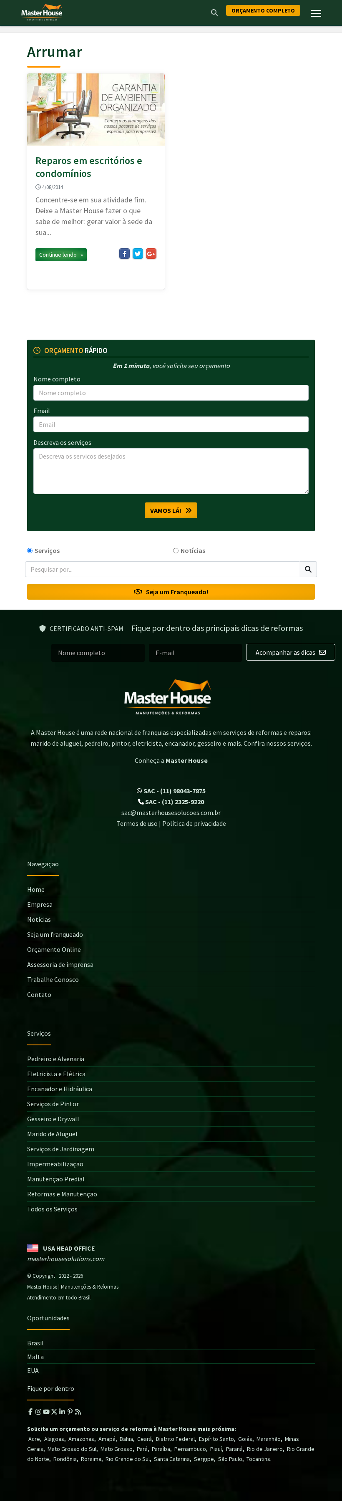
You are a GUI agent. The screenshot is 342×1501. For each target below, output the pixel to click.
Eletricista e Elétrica (56, 1074)
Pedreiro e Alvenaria (55, 1058)
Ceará (144, 1439)
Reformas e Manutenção (62, 1194)
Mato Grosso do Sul (72, 1449)
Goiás (245, 1439)
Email (41, 410)
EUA (33, 1370)
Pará (142, 1449)
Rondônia (65, 1459)
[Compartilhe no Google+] (151, 253)
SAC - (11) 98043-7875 (174, 791)
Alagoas (54, 1439)
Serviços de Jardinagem (60, 1149)
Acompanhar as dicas (286, 652)
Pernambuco (190, 1449)
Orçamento (263, 10)
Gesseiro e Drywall (53, 1119)
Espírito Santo (216, 1439)
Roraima (91, 1459)
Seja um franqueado (55, 934)
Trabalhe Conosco (53, 979)
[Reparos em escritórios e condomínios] (96, 109)
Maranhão (268, 1439)
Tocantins (258, 1459)
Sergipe (204, 1459)
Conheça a (171, 760)
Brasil (35, 1343)
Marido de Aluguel (52, 1134)
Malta (35, 1356)
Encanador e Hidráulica (59, 1089)
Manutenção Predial (56, 1179)
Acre (34, 1439)
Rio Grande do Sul (128, 1459)
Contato (39, 994)
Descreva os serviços (62, 442)
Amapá (107, 1439)
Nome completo (56, 379)
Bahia (126, 1439)
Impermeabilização (55, 1164)
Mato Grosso (117, 1449)
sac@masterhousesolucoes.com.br (171, 812)
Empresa (40, 904)
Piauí (216, 1449)
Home (36, 889)
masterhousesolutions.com (65, 1258)
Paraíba (161, 1449)
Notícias (193, 550)
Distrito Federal (175, 1439)
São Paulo (230, 1459)
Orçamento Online (54, 949)
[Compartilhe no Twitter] (138, 253)
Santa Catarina (172, 1459)
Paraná (234, 1449)
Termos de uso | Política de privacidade (171, 823)
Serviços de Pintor (53, 1104)
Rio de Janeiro (265, 1449)
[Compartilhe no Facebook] (124, 253)
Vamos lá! (167, 510)
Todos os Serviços (52, 1209)
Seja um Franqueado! (175, 592)
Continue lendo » (61, 254)
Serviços (47, 550)
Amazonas (81, 1439)
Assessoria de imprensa (60, 964)
